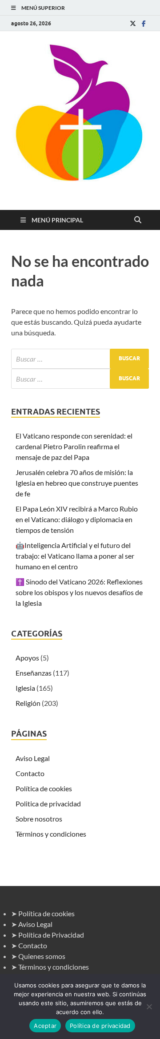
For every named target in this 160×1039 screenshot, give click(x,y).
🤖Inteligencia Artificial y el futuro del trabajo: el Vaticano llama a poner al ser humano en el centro (75, 556)
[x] (133, 23)
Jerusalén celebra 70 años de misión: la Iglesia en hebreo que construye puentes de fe (77, 483)
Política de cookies (44, 788)
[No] (148, 1006)
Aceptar (45, 1025)
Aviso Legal (33, 758)
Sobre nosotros (39, 818)
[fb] (143, 23)
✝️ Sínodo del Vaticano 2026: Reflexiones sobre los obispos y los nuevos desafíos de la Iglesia (79, 592)
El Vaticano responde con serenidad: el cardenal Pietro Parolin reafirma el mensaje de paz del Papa (74, 446)
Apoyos (27, 657)
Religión (28, 703)
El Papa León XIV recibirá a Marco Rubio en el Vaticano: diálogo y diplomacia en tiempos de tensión (77, 519)
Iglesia (25, 688)
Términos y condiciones (51, 834)
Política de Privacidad (51, 934)
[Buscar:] (80, 359)
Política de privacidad (100, 1025)
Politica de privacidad (48, 803)
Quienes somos (41, 956)
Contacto (30, 773)
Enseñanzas (34, 673)
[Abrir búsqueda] (137, 220)
